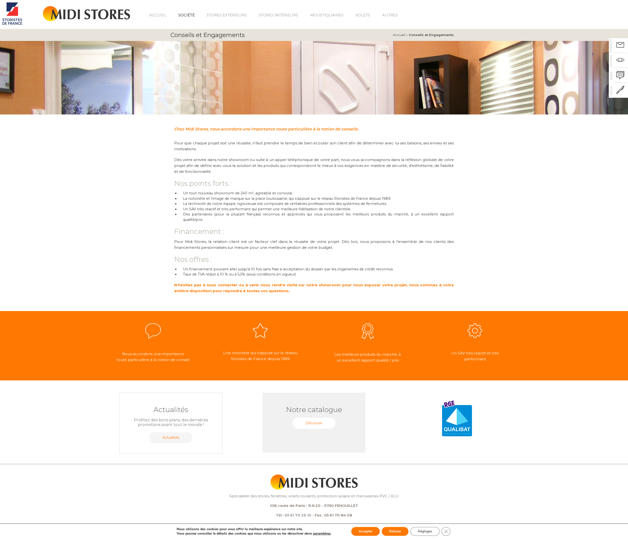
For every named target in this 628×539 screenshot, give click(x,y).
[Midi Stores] (86, 11)
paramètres (322, 533)
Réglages (425, 531)
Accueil (157, 15)
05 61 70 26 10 (298, 515)
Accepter (365, 531)
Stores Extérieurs (227, 15)
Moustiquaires (326, 15)
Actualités (170, 437)
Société (186, 15)
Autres (390, 15)
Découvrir (314, 423)
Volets (362, 15)
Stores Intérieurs (278, 15)
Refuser (395, 531)
